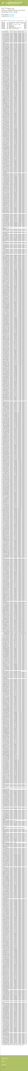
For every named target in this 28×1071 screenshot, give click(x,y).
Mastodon (3, 1067)
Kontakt (3, 1061)
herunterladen (11, 14)
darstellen (11, 16)
